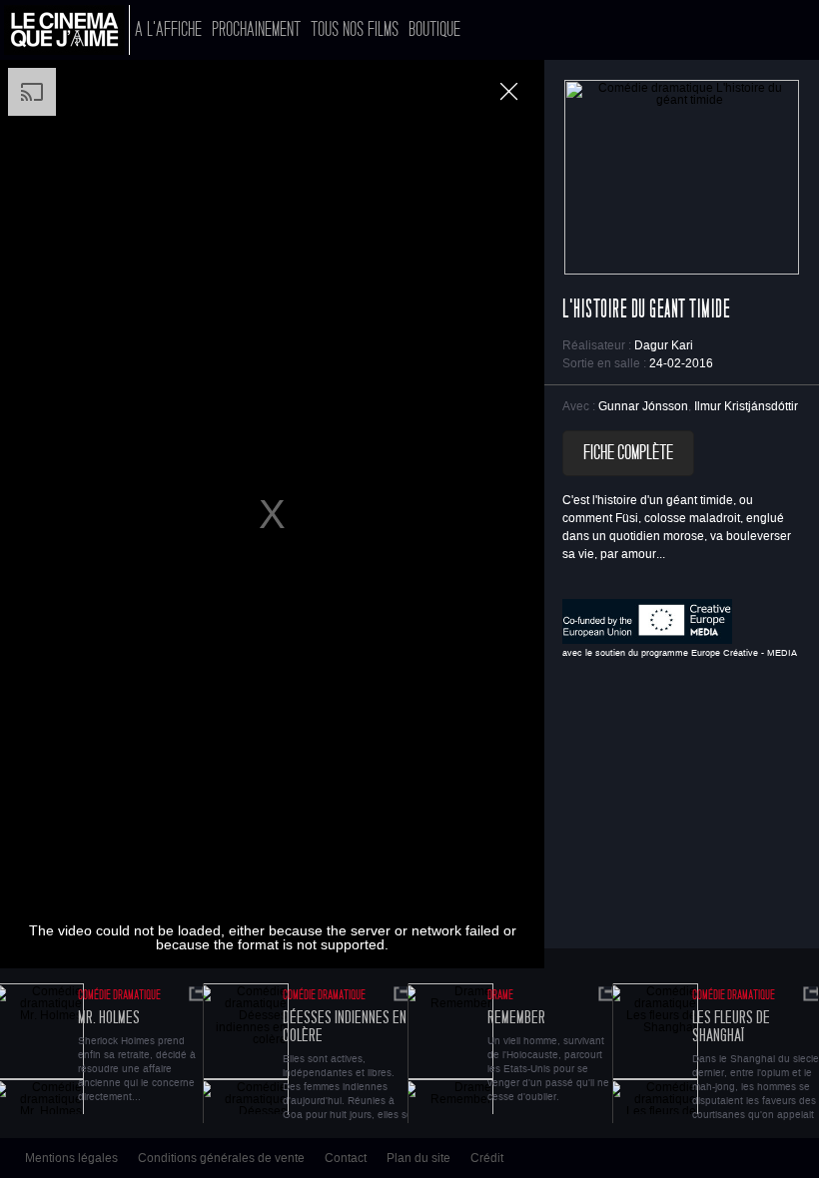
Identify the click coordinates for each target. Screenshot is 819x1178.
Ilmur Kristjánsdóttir (746, 406)
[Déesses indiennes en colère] (241, 1048)
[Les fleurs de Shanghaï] (650, 1048)
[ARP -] (67, 30)
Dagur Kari (663, 345)
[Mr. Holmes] (199, 993)
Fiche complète (628, 453)
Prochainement (256, 29)
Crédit (486, 1158)
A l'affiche (168, 29)
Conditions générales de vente (221, 1158)
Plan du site (418, 1158)
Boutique (434, 29)
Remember (516, 1017)
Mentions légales (71, 1158)
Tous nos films (355, 29)
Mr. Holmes (109, 1017)
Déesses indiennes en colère (345, 1026)
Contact (346, 1158)
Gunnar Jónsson (643, 406)
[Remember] (445, 1048)
